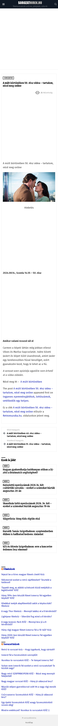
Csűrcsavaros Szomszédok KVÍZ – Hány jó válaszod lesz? (27, 696)
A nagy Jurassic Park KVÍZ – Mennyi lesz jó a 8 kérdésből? (23, 623)
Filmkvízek (9, 569)
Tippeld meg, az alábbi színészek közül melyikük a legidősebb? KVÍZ (26, 588)
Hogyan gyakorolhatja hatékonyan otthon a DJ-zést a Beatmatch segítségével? (28, 471)
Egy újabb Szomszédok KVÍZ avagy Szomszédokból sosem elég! (26, 703)
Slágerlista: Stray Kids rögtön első (21, 518)
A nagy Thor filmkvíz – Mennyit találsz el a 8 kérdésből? (29, 611)
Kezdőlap (29, 723)
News (6, 466)
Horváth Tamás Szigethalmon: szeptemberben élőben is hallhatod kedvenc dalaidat (28, 533)
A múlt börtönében (31, 381)
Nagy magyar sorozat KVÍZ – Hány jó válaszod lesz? (27, 681)
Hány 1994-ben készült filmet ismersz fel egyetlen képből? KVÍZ (26, 596)
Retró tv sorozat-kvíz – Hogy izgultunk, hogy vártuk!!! (28, 649)
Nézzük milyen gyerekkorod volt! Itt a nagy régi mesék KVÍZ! (28, 688)
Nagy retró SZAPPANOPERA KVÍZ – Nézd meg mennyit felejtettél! (28, 674)
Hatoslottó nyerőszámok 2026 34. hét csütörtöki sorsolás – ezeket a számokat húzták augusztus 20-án (29, 488)
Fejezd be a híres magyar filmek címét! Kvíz (23, 574)
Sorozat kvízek (11, 644)
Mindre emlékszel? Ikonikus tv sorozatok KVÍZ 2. (25, 710)
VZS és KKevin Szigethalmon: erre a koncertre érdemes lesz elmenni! (27, 548)
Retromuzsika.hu (12, 415)
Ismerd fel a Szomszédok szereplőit (19, 655)
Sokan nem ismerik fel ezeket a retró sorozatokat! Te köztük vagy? (28, 667)
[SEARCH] (55, 4)
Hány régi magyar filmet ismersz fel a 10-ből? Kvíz (26, 630)
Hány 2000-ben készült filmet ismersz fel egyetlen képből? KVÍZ (26, 636)
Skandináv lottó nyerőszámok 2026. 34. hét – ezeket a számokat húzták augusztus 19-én (27, 505)
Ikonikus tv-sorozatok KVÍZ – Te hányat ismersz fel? (27, 660)
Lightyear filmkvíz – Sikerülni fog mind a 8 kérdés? (26, 616)
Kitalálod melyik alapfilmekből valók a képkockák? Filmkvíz (26, 604)
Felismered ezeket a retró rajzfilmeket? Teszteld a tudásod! (26, 581)
